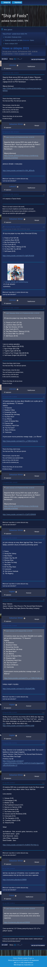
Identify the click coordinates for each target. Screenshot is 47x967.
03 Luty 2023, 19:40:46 (9, 868)
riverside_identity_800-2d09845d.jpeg (16, 282)
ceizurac (12, 65)
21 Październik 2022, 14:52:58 (11, 308)
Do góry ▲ (31, 958)
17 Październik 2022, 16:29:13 (11, 194)
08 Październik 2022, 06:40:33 (11, 132)
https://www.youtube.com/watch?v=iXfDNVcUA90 (18, 725)
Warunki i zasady (22, 958)
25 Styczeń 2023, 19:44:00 (10, 625)
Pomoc (15, 958)
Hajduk (12, 592)
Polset (11, 895)
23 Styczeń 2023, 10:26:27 (10, 599)
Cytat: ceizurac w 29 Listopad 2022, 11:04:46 (19, 631)
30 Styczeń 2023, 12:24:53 (10, 712)
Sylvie (32, 40)
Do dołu (5, 59)
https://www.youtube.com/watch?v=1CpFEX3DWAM (19, 514)
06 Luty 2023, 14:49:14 (9, 903)
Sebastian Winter (16, 124)
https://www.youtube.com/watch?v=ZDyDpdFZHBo (19, 688)
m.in (4, 723)
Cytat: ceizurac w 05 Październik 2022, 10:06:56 (20, 137)
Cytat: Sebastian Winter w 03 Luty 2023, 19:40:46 (20, 908)
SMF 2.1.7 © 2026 (19, 962)
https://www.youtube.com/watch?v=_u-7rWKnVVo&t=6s (20, 441)
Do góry (5, 945)
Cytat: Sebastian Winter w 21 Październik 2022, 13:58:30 (22, 313)
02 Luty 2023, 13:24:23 (9, 782)
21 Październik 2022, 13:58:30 (12, 227)
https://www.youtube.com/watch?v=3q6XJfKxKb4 (18, 255)
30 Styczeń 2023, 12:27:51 (10, 743)
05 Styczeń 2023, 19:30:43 (10, 538)
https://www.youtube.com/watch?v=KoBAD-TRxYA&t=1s (21, 845)
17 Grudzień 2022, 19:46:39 (10, 482)
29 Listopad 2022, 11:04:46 (10, 396)
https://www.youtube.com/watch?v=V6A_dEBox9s (19, 170)
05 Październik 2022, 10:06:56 (11, 73)
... (20, 59)
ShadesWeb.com (28, 964)
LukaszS (12, 186)
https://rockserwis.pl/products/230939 (14, 879)
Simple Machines (28, 962)
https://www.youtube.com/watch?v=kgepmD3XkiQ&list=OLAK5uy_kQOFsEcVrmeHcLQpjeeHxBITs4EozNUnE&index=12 (23, 763)
